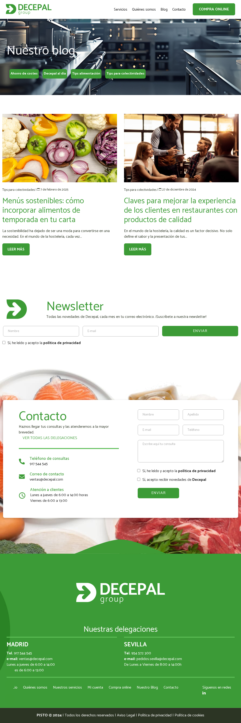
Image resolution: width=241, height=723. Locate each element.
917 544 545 (39, 464)
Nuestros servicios (67, 687)
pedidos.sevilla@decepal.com (159, 659)
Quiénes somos (35, 687)
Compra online (214, 9)
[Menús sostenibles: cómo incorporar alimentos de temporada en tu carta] (59, 148)
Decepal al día (55, 73)
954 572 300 (141, 653)
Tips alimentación (86, 73)
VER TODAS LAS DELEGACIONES (49, 438)
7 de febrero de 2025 (54, 189)
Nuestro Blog (147, 687)
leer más (16, 249)
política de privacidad (62, 343)
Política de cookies (189, 715)
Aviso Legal (126, 715)
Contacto (171, 687)
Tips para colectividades (125, 73)
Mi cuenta (95, 687)
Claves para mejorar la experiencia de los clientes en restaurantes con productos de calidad (180, 210)
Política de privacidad (155, 715)
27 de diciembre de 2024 (179, 189)
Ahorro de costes (24, 73)
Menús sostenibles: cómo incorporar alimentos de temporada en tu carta (43, 210)
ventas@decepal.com (46, 479)
